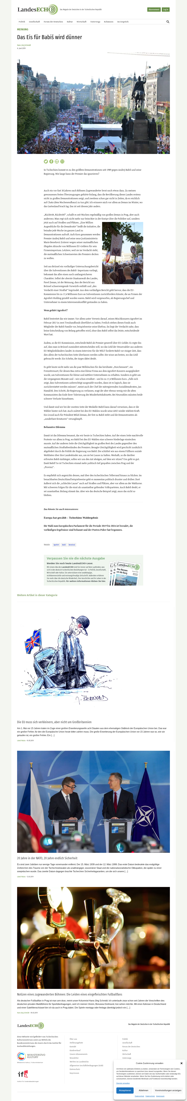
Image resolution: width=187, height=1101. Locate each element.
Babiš (64, 545)
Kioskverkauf (75, 1050)
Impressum (160, 1096)
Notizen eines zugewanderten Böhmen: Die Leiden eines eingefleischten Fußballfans (69, 994)
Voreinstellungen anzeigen (168, 1090)
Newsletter (74, 1057)
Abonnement (154, 9)
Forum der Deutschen (53, 21)
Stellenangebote (76, 1042)
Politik (22, 21)
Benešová (72, 545)
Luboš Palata (21, 740)
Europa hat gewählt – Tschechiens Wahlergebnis (71, 517)
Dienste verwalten (123, 1083)
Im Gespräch (123, 21)
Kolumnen (108, 21)
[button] (181, 1063)
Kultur (70, 21)
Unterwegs (95, 21)
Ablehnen (143, 1090)
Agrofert (56, 545)
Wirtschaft (82, 21)
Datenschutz (139, 1096)
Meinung (22, 29)
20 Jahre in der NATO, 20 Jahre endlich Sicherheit (47, 858)
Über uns (73, 1038)
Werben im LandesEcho (79, 1061)
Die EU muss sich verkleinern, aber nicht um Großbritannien (54, 722)
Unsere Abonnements (78, 1054)
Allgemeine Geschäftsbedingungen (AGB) (86, 1065)
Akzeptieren (125, 1090)
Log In (165, 9)
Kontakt (73, 1046)
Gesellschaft (34, 21)
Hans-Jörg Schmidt (24, 45)
